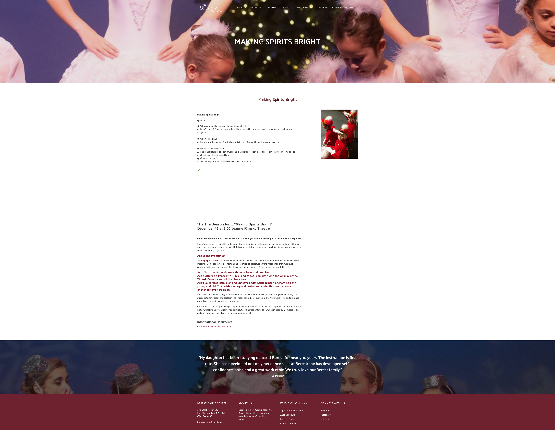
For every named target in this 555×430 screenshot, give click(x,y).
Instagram (326, 414)
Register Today (287, 419)
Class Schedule (287, 414)
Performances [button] (305, 7)
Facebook (326, 410)
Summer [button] (272, 7)
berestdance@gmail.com (210, 422)
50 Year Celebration (342, 7)
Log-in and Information (292, 410)
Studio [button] (287, 7)
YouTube (325, 419)
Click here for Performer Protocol (214, 326)
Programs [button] (256, 7)
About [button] (240, 7)
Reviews (323, 7)
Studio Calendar (288, 423)
